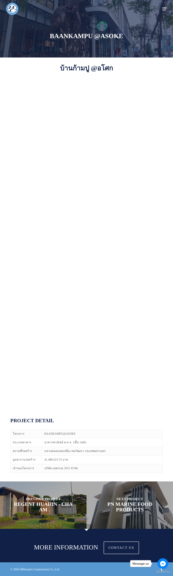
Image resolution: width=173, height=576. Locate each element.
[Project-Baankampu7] (46, 221)
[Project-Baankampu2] (46, 385)
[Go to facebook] (163, 563)
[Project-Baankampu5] (125, 276)
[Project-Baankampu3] (125, 331)
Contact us (121, 547)
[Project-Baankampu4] (46, 331)
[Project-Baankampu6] (46, 276)
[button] (164, 9)
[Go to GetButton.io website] (163, 571)
